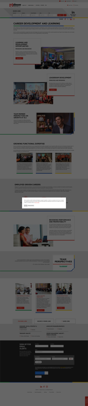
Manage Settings (31, 205)
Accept (26, 205)
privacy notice (37, 202)
